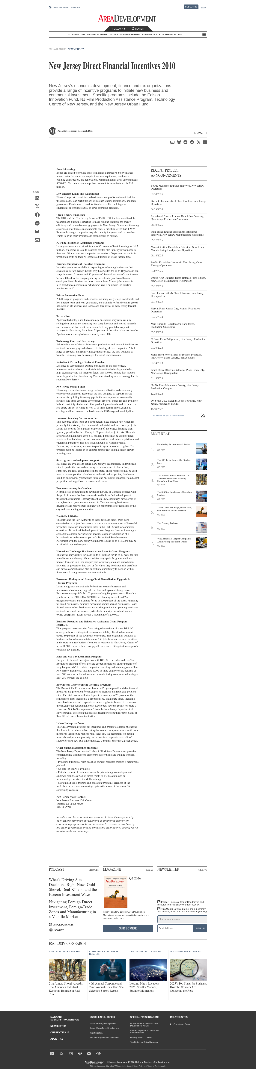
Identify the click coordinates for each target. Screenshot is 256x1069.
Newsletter (58, 1026)
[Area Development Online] (95, 1062)
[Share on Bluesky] (38, 232)
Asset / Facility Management (103, 1023)
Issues (149, 869)
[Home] (71, 1054)
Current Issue (59, 1032)
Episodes (94, 869)
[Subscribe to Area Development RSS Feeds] (62, 1054)
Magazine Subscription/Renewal (64, 1018)
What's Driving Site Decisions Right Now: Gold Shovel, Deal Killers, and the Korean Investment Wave (73, 887)
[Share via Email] (38, 240)
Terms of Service (154, 1066)
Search (139, 29)
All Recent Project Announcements (168, 415)
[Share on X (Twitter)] (38, 206)
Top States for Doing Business (144, 1042)
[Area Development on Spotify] (89, 1054)
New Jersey (76, 49)
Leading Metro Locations (141, 1037)
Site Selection (96, 1033)
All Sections (204, 34)
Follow (117, 29)
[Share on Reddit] (38, 223)
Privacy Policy (138, 1066)
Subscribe (191, 7)
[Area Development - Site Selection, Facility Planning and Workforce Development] (128, 18)
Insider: (180, 903)
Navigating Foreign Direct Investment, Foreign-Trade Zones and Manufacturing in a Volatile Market (72, 909)
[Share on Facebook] (38, 215)
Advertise (75, 8)
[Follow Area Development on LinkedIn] (52, 1054)
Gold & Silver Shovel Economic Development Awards (144, 1024)
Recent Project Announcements (104, 1037)
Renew (203, 8)
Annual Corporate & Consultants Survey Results (144, 1031)
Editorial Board (172, 35)
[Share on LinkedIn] (38, 198)
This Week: (182, 910)
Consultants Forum (60, 7)
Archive (202, 869)
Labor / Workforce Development (104, 1028)
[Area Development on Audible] (98, 1054)
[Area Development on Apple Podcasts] (80, 1054)
